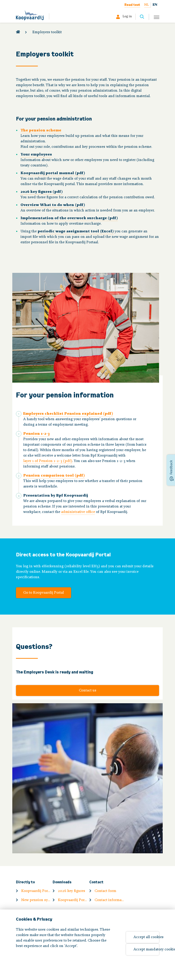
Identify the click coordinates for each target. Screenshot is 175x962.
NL (146, 5)
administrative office (78, 512)
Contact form (105, 891)
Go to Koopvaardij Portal (43, 593)
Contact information (109, 900)
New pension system (36, 900)
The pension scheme (41, 130)
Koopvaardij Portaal (36, 891)
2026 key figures (71, 891)
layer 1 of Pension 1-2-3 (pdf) (47, 461)
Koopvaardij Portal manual (73, 900)
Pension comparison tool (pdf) (54, 475)
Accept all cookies (146, 937)
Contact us (87, 690)
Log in (127, 16)
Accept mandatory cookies (146, 949)
